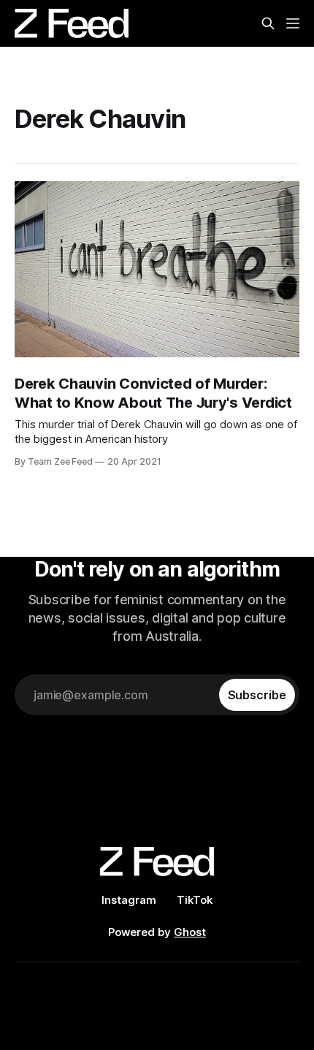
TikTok (194, 900)
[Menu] (293, 23)
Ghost (190, 932)
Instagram (129, 900)
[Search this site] (268, 23)
